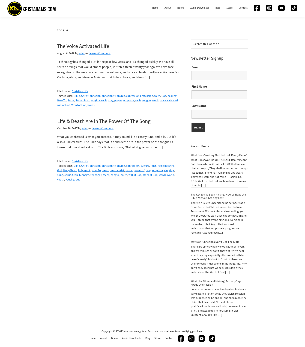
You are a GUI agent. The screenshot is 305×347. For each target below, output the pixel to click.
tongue (146, 100)
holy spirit (84, 170)
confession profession (139, 95)
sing (171, 170)
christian (95, 95)
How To (61, 100)
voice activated (169, 100)
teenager (95, 175)
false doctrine (166, 165)
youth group (72, 179)
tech (138, 100)
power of (139, 170)
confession (132, 165)
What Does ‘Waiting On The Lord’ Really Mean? (219, 155)
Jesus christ (83, 100)
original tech (99, 100)
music (129, 170)
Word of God (78, 105)
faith (157, 95)
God (164, 95)
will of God (63, 105)
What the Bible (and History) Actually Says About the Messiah (216, 282)
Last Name (199, 106)
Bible (77, 95)
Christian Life (80, 91)
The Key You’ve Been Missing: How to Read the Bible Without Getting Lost (218, 196)
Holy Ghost (70, 170)
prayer (118, 100)
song (60, 175)
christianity (109, 95)
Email (195, 67)
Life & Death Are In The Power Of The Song (104, 121)
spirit (67, 175)
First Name (199, 86)
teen (75, 175)
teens (106, 175)
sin (166, 170)
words (91, 105)
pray (110, 100)
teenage (84, 175)
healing (172, 95)
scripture (128, 100)
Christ (85, 95)
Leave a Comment (99, 53)
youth (60, 179)
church (121, 95)
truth (155, 100)
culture (145, 165)
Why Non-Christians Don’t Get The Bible (215, 241)
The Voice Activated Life (83, 46)
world (170, 175)
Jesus (71, 100)
